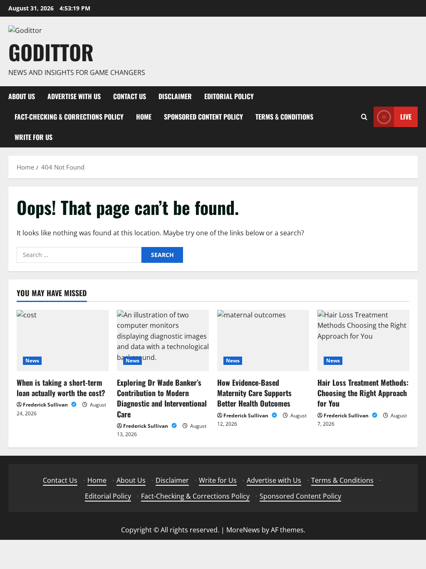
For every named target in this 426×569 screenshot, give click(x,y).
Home (143, 117)
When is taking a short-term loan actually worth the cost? (61, 387)
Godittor (51, 51)
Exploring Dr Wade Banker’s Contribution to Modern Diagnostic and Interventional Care (162, 398)
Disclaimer (175, 96)
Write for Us (33, 137)
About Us (21, 96)
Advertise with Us (74, 96)
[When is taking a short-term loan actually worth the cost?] (63, 340)
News (32, 360)
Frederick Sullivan (46, 404)
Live (405, 117)
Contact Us (129, 96)
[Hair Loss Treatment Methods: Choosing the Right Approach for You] (363, 340)
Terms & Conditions (284, 117)
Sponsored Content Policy (203, 117)
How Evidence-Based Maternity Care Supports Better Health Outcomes (254, 393)
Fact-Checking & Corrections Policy (69, 117)
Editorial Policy (229, 96)
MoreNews (243, 529)
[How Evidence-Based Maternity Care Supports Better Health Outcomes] (263, 340)
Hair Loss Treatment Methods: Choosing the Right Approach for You (363, 393)
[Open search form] (364, 117)
